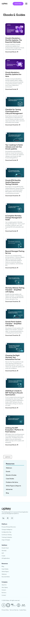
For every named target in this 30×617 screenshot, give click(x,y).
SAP (3, 553)
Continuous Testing (7, 534)
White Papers (5, 571)
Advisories (9, 489)
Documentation (6, 576)
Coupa (3, 555)
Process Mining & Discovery (9, 527)
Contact (4, 595)
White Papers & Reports (13, 486)
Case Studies (10, 478)
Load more (7, 457)
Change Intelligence (7, 529)
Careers (4, 590)
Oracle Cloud (5, 548)
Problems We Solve (12, 482)
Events (8, 471)
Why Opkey (5, 587)
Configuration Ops (6, 532)
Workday (4, 550)
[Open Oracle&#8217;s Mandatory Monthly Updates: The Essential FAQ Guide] (3, 518)
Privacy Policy (5, 610)
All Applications (6, 558)
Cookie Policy (22, 610)
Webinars (9, 468)
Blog (7, 493)
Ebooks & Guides (11, 475)
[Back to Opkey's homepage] (5, 4)
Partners (4, 592)
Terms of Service (14, 610)
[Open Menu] (26, 4)
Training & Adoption (7, 537)
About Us (4, 585)
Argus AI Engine (6, 540)
